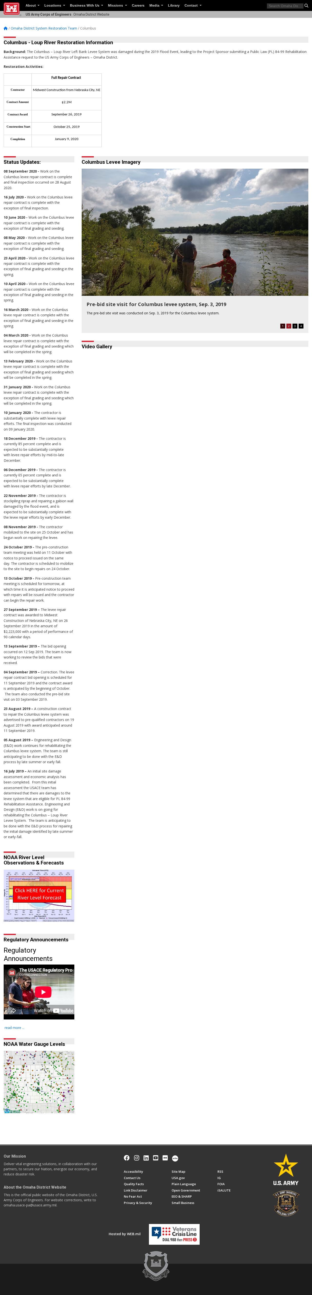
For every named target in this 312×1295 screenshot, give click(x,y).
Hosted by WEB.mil (125, 1234)
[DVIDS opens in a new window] (175, 1157)
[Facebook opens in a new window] (127, 1157)
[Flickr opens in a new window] (165, 1157)
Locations (53, 5)
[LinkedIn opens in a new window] (146, 1157)
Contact (192, 5)
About (31, 5)
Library (174, 5)
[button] (306, 6)
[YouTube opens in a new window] (155, 1157)
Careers (138, 5)
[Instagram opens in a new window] (136, 1157)
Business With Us (85, 5)
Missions (116, 5)
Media (154, 5)
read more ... (14, 1027)
